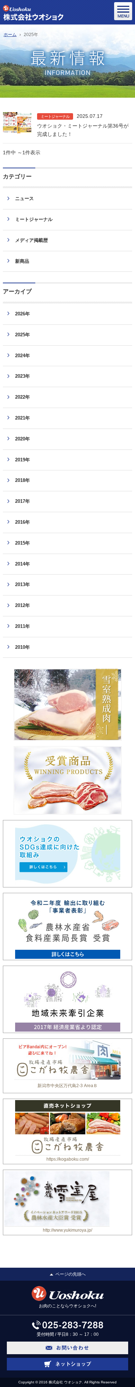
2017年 (22, 501)
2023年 (22, 376)
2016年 (22, 522)
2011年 (22, 626)
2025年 (22, 334)
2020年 (22, 439)
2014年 (22, 564)
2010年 (22, 647)
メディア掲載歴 (31, 240)
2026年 (22, 313)
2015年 (22, 543)
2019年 (22, 459)
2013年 (22, 584)
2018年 (22, 480)
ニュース (24, 198)
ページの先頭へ (70, 1274)
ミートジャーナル (55, 116)
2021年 (22, 418)
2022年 (22, 397)
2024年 (22, 355)
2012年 (22, 605)
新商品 (22, 261)
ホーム (10, 34)
